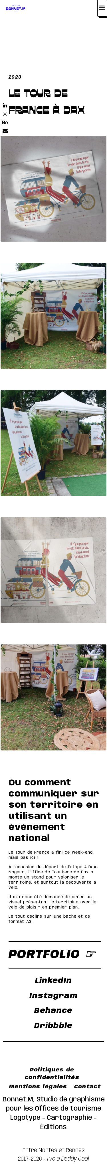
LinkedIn (53, 981)
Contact (87, 1086)
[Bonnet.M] (16, 8)
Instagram (53, 996)
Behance (53, 1011)
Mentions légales (38, 1086)
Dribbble (53, 1026)
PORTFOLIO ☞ (52, 955)
